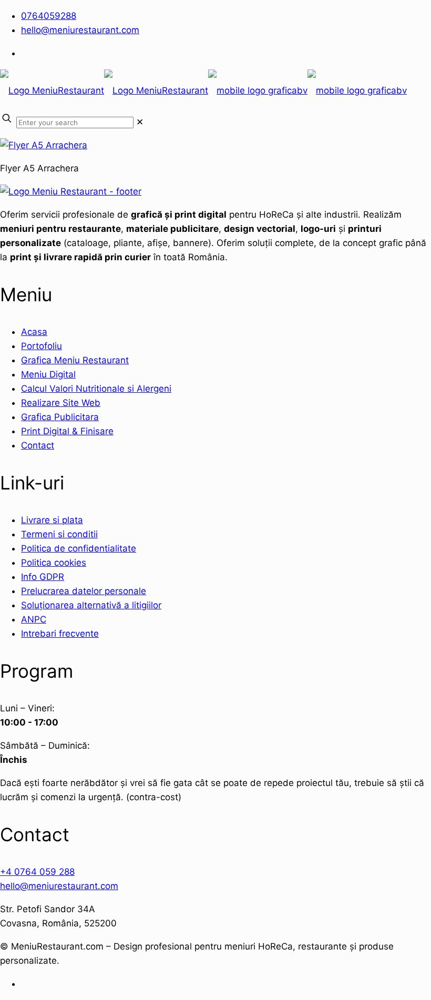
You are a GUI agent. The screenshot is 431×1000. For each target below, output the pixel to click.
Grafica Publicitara (60, 417)
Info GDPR (42, 577)
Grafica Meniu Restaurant (75, 360)
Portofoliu (41, 346)
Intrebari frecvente (60, 633)
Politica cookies (53, 562)
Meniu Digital (48, 374)
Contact (37, 445)
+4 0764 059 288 (37, 871)
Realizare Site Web (60, 402)
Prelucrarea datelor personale (83, 591)
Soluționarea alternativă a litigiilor (91, 605)
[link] (139, 122)
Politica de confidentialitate (78, 548)
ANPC (33, 619)
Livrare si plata (52, 520)
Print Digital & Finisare (67, 431)
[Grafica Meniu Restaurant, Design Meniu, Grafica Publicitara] (203, 90)
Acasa (34, 331)
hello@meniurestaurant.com (80, 30)
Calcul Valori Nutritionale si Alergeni (96, 388)
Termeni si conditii (59, 534)
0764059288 (48, 16)
